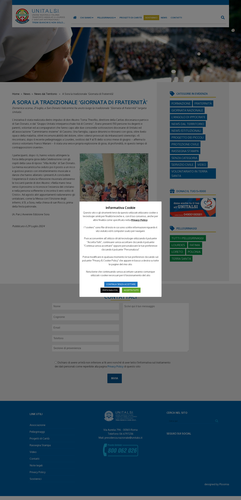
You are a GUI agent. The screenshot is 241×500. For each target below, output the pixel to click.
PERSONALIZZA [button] (110, 290)
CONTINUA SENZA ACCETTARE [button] (121, 284)
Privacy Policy (139, 220)
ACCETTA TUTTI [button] (131, 290)
